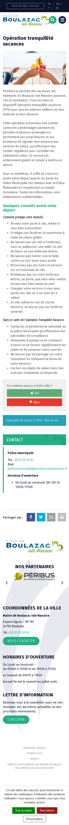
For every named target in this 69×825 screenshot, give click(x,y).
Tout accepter (23, 810)
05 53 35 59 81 (24, 460)
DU (57, 8)
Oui (36, 393)
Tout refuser (47, 810)
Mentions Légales (34, 747)
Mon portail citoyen (25, 5)
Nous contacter (21, 641)
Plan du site (34, 753)
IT (49, 8)
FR (49, 4)
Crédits (34, 758)
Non (36, 402)
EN (58, 4)
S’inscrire (16, 719)
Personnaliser (34, 819)
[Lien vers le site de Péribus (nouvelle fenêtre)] (34, 576)
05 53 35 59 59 (19, 632)
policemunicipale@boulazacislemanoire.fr (38, 468)
